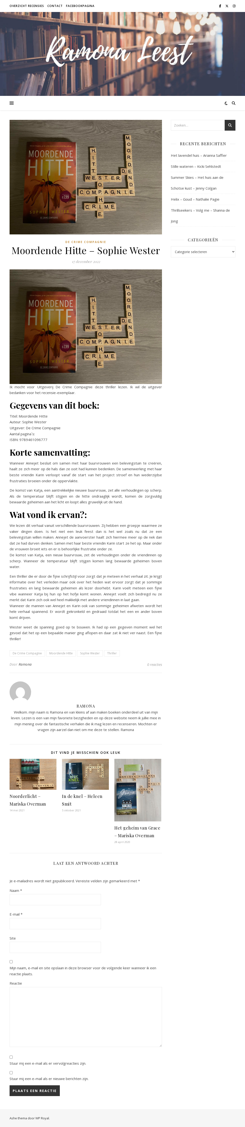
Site (13, 938)
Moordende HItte (61, 653)
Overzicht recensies (27, 6)
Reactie (16, 983)
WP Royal (42, 1118)
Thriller (112, 653)
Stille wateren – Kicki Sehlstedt (196, 166)
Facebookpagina (80, 6)
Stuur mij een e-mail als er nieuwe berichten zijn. (49, 1078)
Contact (55, 6)
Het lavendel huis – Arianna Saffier (199, 155)
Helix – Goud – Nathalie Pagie (195, 199)
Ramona (25, 664)
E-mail (16, 914)
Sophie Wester (90, 653)
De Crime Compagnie (85, 242)
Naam (16, 890)
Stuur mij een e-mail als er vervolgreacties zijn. (48, 1063)
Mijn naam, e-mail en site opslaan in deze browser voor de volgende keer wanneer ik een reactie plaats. (83, 970)
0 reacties (154, 664)
